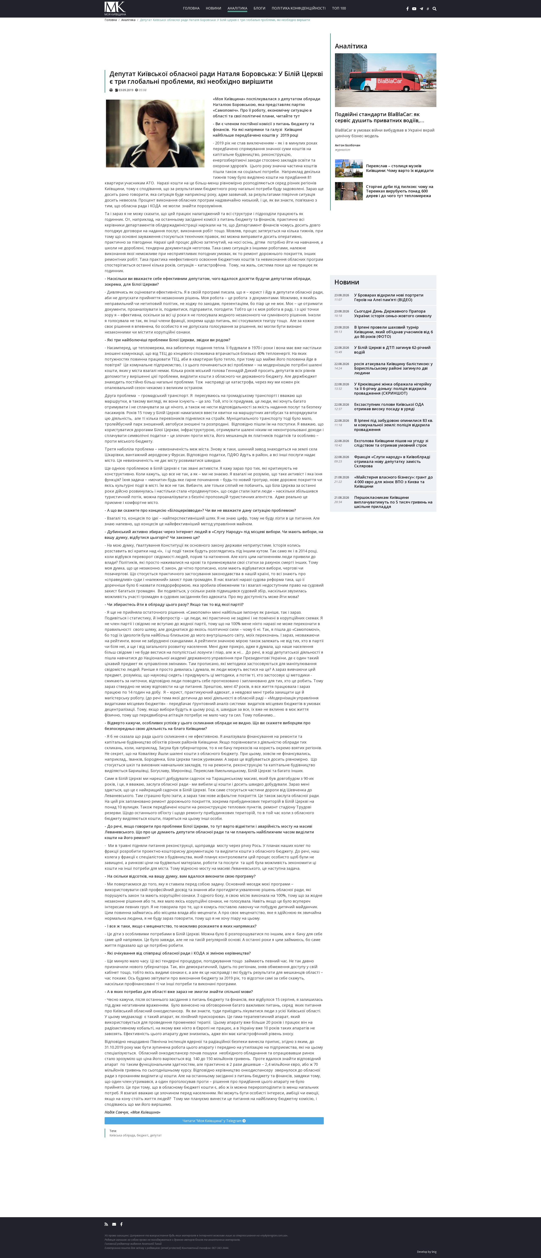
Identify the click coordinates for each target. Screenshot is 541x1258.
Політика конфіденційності (299, 8)
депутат (156, 1135)
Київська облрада (122, 1135)
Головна (191, 8)
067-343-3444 (220, 1248)
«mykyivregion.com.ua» (273, 1235)
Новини (213, 8)
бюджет (142, 1135)
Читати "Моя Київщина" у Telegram (212, 1120)
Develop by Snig (426, 1252)
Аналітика (237, 8)
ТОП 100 (339, 8)
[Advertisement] (214, 52)
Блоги (259, 8)
